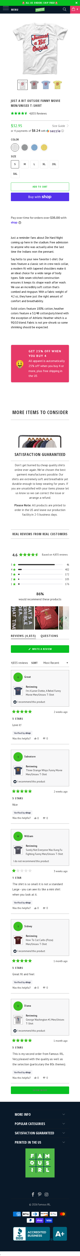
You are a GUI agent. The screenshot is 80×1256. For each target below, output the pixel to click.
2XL (54, 164)
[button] (40, 113)
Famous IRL (44, 1204)
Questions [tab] (49, 636)
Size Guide (59, 126)
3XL (15, 174)
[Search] (64, 9)
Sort (34, 663)
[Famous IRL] (40, 10)
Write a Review (47, 650)
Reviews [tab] (23, 636)
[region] (40, 618)
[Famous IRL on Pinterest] (40, 1194)
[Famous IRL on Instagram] (47, 1194)
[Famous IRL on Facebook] (33, 1194)
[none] (22, 85)
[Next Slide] (66, 618)
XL (44, 164)
